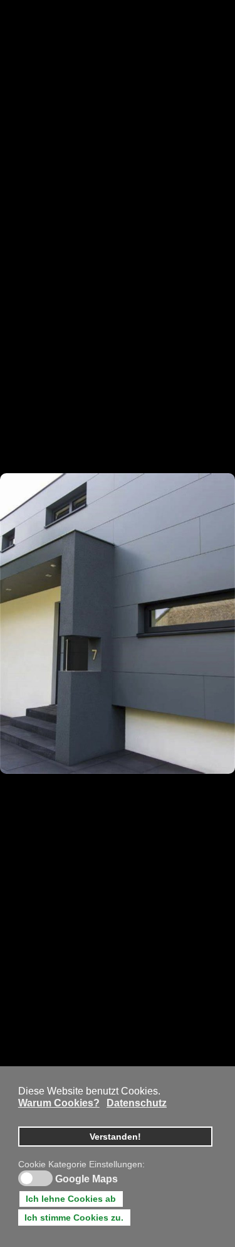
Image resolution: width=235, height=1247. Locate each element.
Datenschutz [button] (137, 1103)
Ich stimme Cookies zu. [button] (73, 1217)
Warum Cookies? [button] (59, 1103)
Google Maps (86, 1179)
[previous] (22, 605)
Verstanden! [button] (115, 1137)
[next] (213, 605)
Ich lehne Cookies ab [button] (71, 1199)
